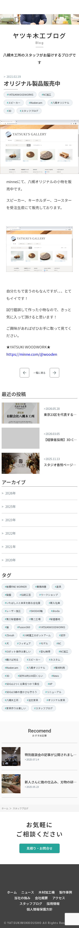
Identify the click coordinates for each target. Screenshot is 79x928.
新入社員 (55, 602)
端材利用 (60, 667)
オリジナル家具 (56, 700)
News (56, 675)
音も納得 (45, 651)
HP (50, 684)
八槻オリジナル (60, 102)
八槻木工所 (12, 700)
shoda (56, 611)
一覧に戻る (39, 373)
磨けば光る (12, 659)
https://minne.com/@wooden (31, 354)
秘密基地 (55, 619)
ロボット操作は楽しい (18, 651)
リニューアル (54, 692)
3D (9, 110)
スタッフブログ (29, 110)
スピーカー (14, 102)
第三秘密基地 (13, 619)
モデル (44, 643)
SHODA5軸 (37, 611)
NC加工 (47, 94)
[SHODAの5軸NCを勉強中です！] (54, 373)
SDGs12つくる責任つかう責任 (22, 684)
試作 (63, 635)
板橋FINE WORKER (16, 586)
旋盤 (8, 594)
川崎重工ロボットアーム (37, 635)
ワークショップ (49, 594)
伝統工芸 (26, 594)
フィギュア (25, 643)
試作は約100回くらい (31, 675)
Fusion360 (24, 627)
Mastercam (36, 102)
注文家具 (33, 700)
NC (59, 643)
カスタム (55, 659)
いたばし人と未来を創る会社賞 (23, 602)
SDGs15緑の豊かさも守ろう (21, 692)
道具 (58, 586)
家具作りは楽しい (16, 708)
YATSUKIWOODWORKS (20, 94)
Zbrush (10, 635)
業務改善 (41, 586)
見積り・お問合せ (39, 848)
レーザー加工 (13, 611)
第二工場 (36, 619)
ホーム (5, 808)
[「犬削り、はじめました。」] (24, 373)
